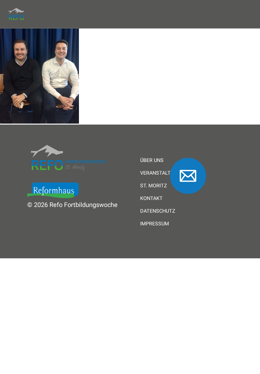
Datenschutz (157, 211)
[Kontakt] (188, 197)
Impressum (154, 223)
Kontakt (151, 198)
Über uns (152, 160)
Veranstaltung (160, 173)
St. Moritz (153, 185)
